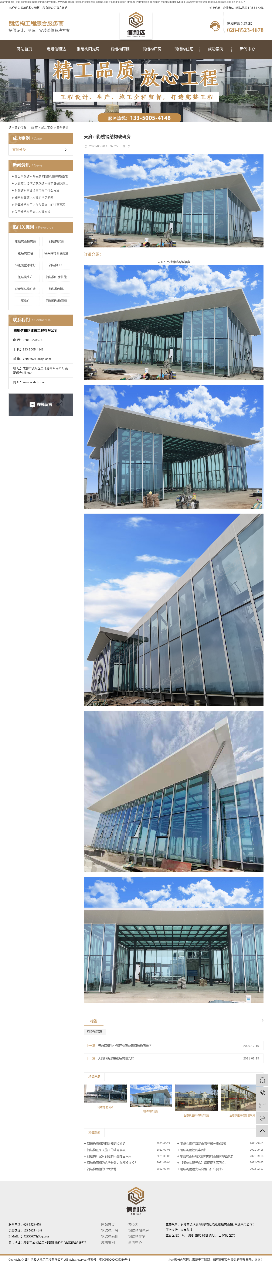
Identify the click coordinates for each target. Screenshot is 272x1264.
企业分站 (228, 7)
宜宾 (232, 1235)
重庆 (198, 1235)
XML (261, 7)
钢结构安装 (56, 241)
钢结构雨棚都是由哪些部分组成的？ (204, 1143)
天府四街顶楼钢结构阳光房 (116, 1058)
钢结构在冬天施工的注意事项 (106, 1150)
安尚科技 (187, 1230)
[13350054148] (262, 1093)
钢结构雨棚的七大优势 (102, 1169)
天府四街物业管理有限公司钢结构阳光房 (125, 1045)
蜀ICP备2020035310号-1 (114, 1259)
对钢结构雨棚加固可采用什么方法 (37, 190)
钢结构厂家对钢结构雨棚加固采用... (110, 1156)
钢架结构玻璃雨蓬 (56, 253)
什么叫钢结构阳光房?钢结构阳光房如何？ (42, 176)
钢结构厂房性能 (56, 277)
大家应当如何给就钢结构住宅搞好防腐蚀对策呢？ (42, 183)
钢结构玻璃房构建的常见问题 (34, 197)
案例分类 (62, 127)
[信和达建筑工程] (262, 1080)
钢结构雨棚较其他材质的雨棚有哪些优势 (207, 1156)
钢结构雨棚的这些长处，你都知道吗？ (112, 1162)
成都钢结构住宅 (25, 289)
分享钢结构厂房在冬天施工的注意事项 (40, 204)
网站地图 (241, 7)
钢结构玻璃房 (94, 1031)
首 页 (34, 127)
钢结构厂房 (109, 1230)
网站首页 (108, 1224)
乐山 (218, 1235)
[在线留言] (262, 1118)
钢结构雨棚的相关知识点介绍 (106, 1143)
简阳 (225, 1235)
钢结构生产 (25, 277)
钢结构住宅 (25, 253)
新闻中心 (135, 1242)
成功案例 (47, 127)
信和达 (133, 1224)
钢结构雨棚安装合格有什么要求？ (202, 1169)
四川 (184, 1235)
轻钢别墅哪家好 (25, 265)
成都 (191, 1235)
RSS (252, 7)
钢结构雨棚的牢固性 (193, 1150)
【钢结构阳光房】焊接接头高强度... (203, 1162)
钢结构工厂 (56, 265)
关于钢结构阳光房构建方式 (32, 211)
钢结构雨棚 (109, 1236)
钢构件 (25, 300)
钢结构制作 (56, 289)
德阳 (212, 1235)
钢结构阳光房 (138, 1230)
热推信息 (215, 7)
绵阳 (205, 1235)
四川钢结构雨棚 (56, 300)
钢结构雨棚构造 (25, 241)
